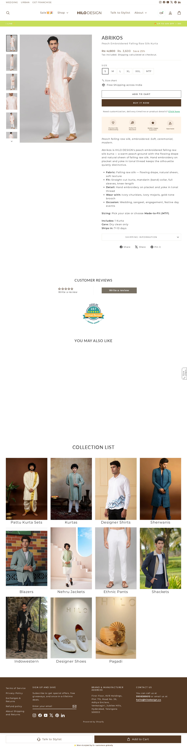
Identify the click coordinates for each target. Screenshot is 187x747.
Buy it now (141, 103)
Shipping (123, 55)
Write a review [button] (119, 290)
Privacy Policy (14, 693)
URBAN (25, 2)
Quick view (26, 409)
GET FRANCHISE (42, 2)
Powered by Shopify (93, 722)
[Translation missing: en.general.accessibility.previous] (9, 381)
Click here (174, 111)
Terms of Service (16, 688)
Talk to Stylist (120, 12)
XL (128, 71)
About (139, 12)
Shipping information (141, 237)
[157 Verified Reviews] (93, 325)
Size (104, 65)
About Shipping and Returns (15, 713)
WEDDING (12, 2)
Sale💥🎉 (46, 12)
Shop (62, 12)
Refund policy (14, 706)
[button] (109, 80)
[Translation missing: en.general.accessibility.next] (44, 381)
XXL (138, 71)
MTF (149, 71)
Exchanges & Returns (13, 700)
